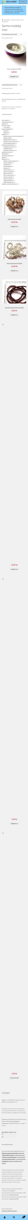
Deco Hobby (5, 1132)
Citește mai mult (14, 1078)
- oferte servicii (13, 1157)
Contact (11, 1132)
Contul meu (4, 1217)
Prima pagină (7, 20)
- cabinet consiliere (13, 1155)
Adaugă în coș (14, 226)
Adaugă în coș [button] (14, 76)
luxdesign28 (13, 1153)
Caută (14, 1217)
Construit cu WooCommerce (9, 1211)
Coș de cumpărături (22, 1216)
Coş (15, 1132)
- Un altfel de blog (13, 1159)
